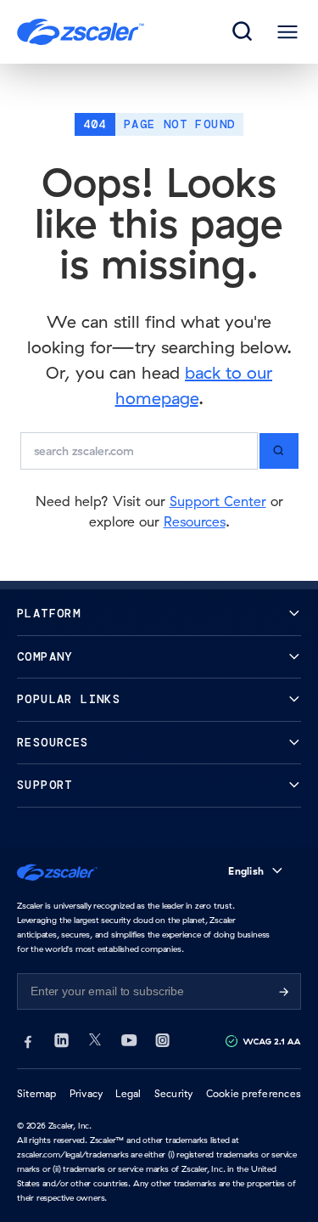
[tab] (243, 32)
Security (173, 1093)
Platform (49, 613)
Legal (128, 1093)
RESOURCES (53, 742)
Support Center (218, 501)
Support (45, 785)
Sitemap (37, 1093)
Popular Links (68, 699)
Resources (195, 521)
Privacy (86, 1093)
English (246, 870)
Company (45, 657)
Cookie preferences (253, 1093)
